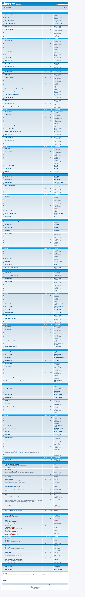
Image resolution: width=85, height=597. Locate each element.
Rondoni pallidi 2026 (8, 26)
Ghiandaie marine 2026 (9, 29)
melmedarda (56, 106)
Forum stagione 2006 (8, 569)
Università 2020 (7, 196)
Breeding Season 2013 (5, 384)
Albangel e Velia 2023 (9, 117)
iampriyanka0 (56, 321)
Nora (55, 540)
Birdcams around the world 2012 (11, 448)
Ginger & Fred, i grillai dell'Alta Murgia (12, 464)
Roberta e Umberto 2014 (9, 369)
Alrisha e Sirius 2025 (8, 43)
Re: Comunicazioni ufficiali (58, 17)
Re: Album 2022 (56, 171)
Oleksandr (56, 46)
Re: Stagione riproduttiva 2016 (58, 303)
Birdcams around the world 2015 (11, 346)
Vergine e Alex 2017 (8, 284)
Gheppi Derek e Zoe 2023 (9, 128)
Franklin (56, 188)
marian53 (56, 304)
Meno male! (55, 527)
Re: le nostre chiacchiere (57, 377)
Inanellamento (56, 264)
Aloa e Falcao (7, 400)
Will (55, 381)
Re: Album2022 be (56, 165)
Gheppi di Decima (8, 315)
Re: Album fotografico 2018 (58, 261)
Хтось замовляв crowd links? (58, 244)
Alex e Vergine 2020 (8, 207)
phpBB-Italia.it (37, 587)
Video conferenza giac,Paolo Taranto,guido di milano (14, 106)
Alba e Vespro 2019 (8, 224)
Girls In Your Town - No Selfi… (58, 329)
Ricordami (40, 574)
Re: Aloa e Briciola (56, 360)
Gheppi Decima (7, 343)
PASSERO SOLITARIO (57, 179)
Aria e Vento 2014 (8, 351)
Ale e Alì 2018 (7, 261)
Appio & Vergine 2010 (9, 479)
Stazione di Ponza (8, 443)
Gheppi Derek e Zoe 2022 (9, 165)
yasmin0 (56, 332)
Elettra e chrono (8, 216)
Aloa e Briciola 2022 (8, 154)
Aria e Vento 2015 (8, 329)
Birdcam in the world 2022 (9, 159)
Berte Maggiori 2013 (8, 388)
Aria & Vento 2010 (8, 466)
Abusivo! (55, 48)
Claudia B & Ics (7, 547)
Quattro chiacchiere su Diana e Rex (11, 374)
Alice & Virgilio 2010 (8, 481)
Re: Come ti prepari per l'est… (58, 111)
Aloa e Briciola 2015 (8, 337)
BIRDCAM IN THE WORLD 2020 (10, 213)
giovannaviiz (56, 378)
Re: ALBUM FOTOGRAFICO (58, 385)
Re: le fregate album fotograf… (58, 411)
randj (55, 432)
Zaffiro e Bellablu (8, 326)
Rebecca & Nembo (8, 550)
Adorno (56, 169)
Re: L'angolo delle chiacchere (58, 428)
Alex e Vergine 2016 (8, 303)
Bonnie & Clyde (7, 557)
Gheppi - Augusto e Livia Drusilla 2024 (12, 94)
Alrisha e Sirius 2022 (8, 148)
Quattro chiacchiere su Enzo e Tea (11, 377)
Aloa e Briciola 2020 (8, 202)
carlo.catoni (56, 466)
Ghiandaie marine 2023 (9, 137)
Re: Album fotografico (57, 14)
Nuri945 (56, 446)
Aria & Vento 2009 (8, 522)
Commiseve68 (57, 449)
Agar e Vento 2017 (8, 272)
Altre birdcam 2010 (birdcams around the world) (13, 510)
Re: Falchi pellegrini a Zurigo (58, 182)
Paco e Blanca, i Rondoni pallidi (10, 318)
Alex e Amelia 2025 (8, 40)
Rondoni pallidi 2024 (8, 100)
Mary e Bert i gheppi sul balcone (11, 428)
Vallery (56, 352)
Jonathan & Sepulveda (9, 499)
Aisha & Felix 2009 (8, 525)
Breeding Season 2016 (5, 293)
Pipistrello (56, 420)
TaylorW (56, 239)
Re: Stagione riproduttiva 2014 (58, 354)
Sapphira (56, 454)
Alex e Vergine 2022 (8, 151)
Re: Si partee (56, 196)
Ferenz (56, 214)
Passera (56, 151)
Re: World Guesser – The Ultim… (59, 343)
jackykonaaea (57, 225)
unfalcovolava (57, 366)
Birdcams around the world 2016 (11, 321)
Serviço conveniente (57, 448)
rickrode (56, 86)
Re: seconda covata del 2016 (58, 318)
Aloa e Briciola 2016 (8, 300)
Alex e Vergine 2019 (8, 233)
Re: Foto (55, 258)
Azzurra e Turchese (8, 391)
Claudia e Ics (7, 422)
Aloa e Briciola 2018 (8, 255)
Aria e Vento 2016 (8, 295)
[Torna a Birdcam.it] (7, 4)
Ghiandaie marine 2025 (9, 57)
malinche (56, 250)
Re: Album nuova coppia (57, 162)
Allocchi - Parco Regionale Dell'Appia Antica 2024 (14, 88)
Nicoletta (56, 525)
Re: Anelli (55, 185)
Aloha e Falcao (7, 520)
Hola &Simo (7, 494)
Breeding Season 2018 (5, 248)
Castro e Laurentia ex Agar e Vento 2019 (12, 221)
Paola (55, 530)
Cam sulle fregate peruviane (10, 411)
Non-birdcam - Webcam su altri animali (12, 454)
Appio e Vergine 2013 (8, 397)
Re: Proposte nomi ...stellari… (58, 74)
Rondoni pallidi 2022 (8, 162)
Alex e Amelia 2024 (8, 71)
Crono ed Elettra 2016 (9, 312)
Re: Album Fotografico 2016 (58, 309)
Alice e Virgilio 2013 (8, 394)
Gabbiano (56, 532)
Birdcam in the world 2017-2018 (10, 244)
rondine (56, 160)
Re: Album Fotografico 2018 (58, 255)
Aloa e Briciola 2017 (8, 278)
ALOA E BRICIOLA (8, 188)
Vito (55, 386)
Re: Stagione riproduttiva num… (59, 351)
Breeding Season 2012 (5, 415)
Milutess (56, 369)
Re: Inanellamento (56, 300)
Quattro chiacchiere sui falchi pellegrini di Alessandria (14, 380)
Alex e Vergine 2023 (8, 111)
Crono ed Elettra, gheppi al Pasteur (11, 340)
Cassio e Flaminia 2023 (9, 122)
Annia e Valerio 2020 (8, 210)
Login (3, 573)
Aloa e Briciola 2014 (8, 360)
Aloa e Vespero (7, 434)
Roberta (56, 253)
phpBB (32, 586)
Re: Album (55, 216)
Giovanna (56, 406)
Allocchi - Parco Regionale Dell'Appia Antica (13, 131)
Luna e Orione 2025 (8, 51)
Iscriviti (6, 573)
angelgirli (56, 117)
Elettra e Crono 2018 (8, 264)
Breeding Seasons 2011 (9, 459)
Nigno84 (56, 464)
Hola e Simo (7, 518)
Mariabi (56, 505)
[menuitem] (10, 7)
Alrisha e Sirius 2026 (8, 17)
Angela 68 (56, 15)
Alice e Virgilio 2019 (8, 227)
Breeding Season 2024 (5, 69)
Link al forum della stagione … (58, 569)
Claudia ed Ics (7, 403)
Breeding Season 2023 (5, 109)
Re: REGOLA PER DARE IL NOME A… (59, 357)
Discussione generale (9, 32)
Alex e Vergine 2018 (8, 258)
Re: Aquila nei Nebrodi (57, 66)
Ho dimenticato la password (34, 574)
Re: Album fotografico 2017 (58, 278)
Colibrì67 (56, 307)
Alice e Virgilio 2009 (8, 530)
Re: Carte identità (56, 224)
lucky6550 (56, 392)
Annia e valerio (7, 236)
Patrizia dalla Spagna (58, 528)
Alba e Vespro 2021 (8, 179)
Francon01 (56, 538)
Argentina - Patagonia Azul (10, 85)
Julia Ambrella (57, 32)
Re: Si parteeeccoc (57, 210)
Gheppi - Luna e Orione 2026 (10, 23)
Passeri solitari (7, 191)
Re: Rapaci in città (56, 63)
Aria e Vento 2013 (8, 385)
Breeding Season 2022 (5, 146)
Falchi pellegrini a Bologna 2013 (10, 406)
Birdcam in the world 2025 (9, 66)
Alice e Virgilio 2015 (8, 332)
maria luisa (56, 18)
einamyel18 (56, 21)
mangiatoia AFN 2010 (8, 505)
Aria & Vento (7, 538)
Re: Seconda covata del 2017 (58, 275)
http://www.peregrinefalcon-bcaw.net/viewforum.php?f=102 (15, 452)
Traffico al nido (56, 159)
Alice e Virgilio (7, 431)
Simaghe (56, 515)
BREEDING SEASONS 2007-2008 (6, 536)
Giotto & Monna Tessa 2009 (10, 527)
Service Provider (56, 337)
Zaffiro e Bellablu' (8, 469)
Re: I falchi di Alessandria (58, 380)
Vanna (55, 547)
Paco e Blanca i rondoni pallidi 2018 (11, 267)
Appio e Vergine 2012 (8, 437)
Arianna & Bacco (8, 552)
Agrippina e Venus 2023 (9, 114)
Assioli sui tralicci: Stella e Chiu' (11, 471)
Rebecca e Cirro (8, 440)
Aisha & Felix (7, 540)
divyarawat (56, 202)
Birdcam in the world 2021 (9, 182)
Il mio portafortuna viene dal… (58, 103)
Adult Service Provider (57, 346)
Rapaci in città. (7, 63)
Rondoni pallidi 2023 (8, 134)
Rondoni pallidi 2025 (8, 60)
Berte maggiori (7, 171)
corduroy (56, 123)
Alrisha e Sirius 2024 (8, 74)
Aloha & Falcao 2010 (8, 484)
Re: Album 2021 (56, 176)
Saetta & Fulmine (8, 554)
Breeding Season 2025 (5, 38)
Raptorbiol (20, 528)
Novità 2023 (7, 143)
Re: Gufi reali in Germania (58, 140)
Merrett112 (56, 301)
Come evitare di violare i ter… (58, 233)
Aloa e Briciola (7, 230)
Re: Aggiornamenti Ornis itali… (58, 85)
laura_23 (56, 52)
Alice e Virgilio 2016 (8, 306)
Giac (55, 284)
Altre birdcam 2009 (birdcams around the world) (13, 532)
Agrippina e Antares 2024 (9, 77)
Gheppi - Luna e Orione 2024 (10, 91)
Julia (55, 469)
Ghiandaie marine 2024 (9, 97)
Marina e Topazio (8, 476)
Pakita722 (56, 114)
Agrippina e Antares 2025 (9, 48)
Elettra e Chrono (8, 239)
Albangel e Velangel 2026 (9, 20)
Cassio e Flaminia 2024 (9, 80)
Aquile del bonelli (8, 366)
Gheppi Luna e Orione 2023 (10, 125)
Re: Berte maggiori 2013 (57, 388)
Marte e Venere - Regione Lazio (10, 54)
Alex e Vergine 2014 (8, 357)
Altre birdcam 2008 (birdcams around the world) (13, 559)
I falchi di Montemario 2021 (10, 185)
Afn (55, 494)
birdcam (56, 132)
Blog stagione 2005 (8, 566)
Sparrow (56, 476)
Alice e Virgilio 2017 (8, 281)
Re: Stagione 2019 (56, 227)
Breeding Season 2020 (5, 194)
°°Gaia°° (17, 516)
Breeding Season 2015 (5, 324)
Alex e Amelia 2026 (8, 14)
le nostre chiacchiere (57, 374)
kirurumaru (56, 417)
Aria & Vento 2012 (8, 417)
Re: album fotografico (57, 363)
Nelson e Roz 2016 (8, 309)
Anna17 (56, 163)
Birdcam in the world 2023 (9, 140)
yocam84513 (56, 245)
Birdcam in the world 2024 (9, 103)
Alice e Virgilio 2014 (8, 354)
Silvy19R (56, 83)
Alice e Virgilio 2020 (8, 199)
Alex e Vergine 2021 (8, 176)
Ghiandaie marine (8, 168)
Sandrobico (56, 440)
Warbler (56, 395)
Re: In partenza (56, 221)
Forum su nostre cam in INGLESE (11, 451)
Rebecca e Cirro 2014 (8, 363)
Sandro (56, 412)
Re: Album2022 (56, 148)
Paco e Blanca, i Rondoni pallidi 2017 (11, 275)
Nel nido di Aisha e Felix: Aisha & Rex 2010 (12, 486)
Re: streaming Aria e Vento (58, 459)
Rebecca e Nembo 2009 (9, 515)
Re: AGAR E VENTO (57, 272)
